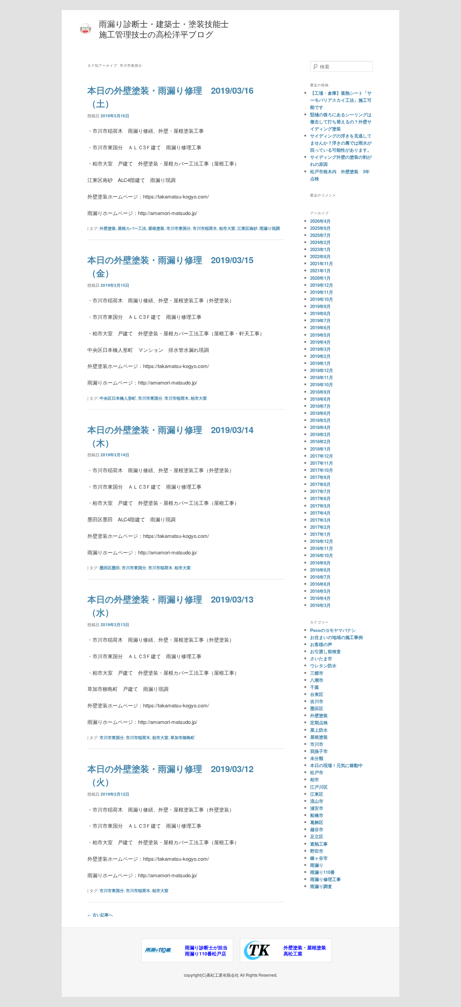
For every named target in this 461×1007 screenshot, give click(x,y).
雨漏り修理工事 (325, 879)
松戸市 (316, 772)
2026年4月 (320, 221)
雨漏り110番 (322, 872)
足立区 (316, 836)
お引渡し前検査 (325, 651)
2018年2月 (320, 441)
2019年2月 (320, 356)
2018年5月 (320, 420)
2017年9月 (320, 477)
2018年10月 (321, 384)
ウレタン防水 (323, 665)
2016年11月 (321, 548)
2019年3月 (320, 349)
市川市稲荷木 (205, 228)
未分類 (316, 758)
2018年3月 (320, 434)
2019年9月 (320, 306)
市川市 (316, 744)
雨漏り (316, 865)
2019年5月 (320, 335)
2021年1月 (320, 270)
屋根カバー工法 (132, 228)
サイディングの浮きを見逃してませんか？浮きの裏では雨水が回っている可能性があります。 (341, 142)
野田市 (316, 851)
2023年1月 (320, 249)
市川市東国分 (178, 228)
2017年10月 (321, 470)
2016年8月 (320, 570)
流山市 (316, 801)
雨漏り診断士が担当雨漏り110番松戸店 (206, 950)
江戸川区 (319, 787)
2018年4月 (320, 427)
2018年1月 (320, 449)
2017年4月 (320, 513)
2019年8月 (320, 313)
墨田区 (316, 708)
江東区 (316, 794)
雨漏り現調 (270, 228)
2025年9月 (320, 228)
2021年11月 (321, 263)
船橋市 (316, 815)
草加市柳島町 (182, 737)
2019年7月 (320, 320)
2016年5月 (320, 591)
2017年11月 (321, 463)
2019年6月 (320, 327)
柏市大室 (227, 228)
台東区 (316, 694)
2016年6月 (320, 584)
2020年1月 (320, 278)
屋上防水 (319, 730)
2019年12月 (321, 285)
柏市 (314, 779)
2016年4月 (320, 598)
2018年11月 (321, 377)
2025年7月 (320, 235)
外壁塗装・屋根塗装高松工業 (304, 950)
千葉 (314, 687)
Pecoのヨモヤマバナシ (333, 630)
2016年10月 (321, 555)
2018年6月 (320, 413)
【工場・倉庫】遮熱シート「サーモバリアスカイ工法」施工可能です (341, 100)
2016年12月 (321, 541)
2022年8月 (320, 256)
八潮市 (316, 680)
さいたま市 (321, 658)
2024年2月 (320, 242)
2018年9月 (320, 392)
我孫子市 (319, 751)
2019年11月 (321, 292)
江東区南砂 (247, 228)
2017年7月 (320, 491)
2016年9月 (320, 562)
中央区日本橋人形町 (118, 398)
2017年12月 (321, 456)
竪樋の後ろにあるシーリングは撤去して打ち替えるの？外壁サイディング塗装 (341, 121)
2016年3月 (320, 605)
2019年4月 (320, 342)
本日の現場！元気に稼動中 (336, 765)
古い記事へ (100, 915)
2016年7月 (320, 577)
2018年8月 (320, 399)
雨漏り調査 (321, 886)
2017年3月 (320, 520)
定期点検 (319, 722)
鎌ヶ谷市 (319, 858)
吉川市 (316, 701)
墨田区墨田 (110, 567)
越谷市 (316, 829)
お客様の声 (321, 644)
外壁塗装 (108, 228)
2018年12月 (321, 370)
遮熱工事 (319, 844)
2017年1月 (320, 534)
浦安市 (316, 808)
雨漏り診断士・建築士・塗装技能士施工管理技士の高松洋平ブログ (164, 29)
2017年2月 (320, 527)
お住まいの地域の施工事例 (336, 637)
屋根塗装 (156, 228)
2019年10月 (321, 299)
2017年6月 (320, 498)
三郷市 (316, 673)
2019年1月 (320, 363)
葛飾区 (316, 822)
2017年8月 (320, 484)
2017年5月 (320, 505)
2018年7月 (320, 406)
